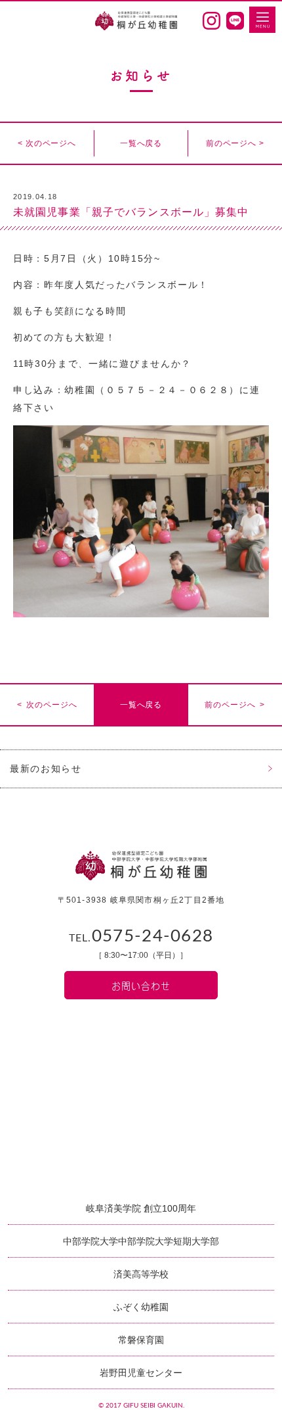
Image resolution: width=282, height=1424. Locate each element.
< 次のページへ (47, 143)
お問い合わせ (141, 985)
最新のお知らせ (46, 768)
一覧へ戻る (141, 143)
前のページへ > (235, 143)
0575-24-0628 (141, 936)
